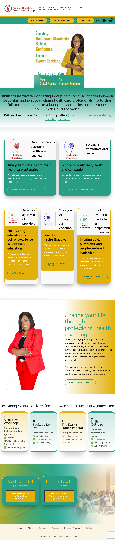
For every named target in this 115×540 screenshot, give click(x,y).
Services (42, 528)
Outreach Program (72, 528)
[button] (70, 7)
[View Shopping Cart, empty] (110, 20)
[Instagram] (98, 20)
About (30, 528)
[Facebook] (104, 20)
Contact (89, 528)
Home (19, 528)
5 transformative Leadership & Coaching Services (78, 117)
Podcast (55, 528)
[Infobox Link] (43, 431)
